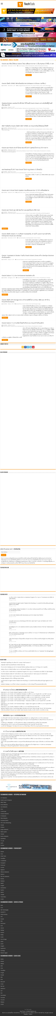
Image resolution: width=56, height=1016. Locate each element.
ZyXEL (2, 843)
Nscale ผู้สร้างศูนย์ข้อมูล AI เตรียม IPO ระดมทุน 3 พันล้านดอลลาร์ (16, 662)
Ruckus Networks (4, 836)
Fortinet (2, 845)
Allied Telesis (3, 802)
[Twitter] (28, 347)
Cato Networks (4, 806)
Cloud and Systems (18, 108)
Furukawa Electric (4, 820)
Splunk (2, 892)
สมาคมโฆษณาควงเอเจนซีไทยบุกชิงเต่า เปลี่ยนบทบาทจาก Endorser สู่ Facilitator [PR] (20, 765)
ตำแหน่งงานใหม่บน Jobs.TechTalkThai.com (15, 690)
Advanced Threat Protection (8, 108)
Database (24, 150)
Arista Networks (4, 804)
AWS (2, 965)
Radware (2, 881)
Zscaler (2, 899)
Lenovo (2, 928)
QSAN (2, 943)
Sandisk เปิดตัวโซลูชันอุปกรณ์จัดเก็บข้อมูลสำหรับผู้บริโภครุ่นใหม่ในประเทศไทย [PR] (20, 772)
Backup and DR (6, 129)
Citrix (2, 968)
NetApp (2, 930)
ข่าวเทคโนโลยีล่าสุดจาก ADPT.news (13, 751)
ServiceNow (3, 995)
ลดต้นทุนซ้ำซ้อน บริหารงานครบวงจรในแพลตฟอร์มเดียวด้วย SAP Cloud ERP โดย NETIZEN (21, 724)
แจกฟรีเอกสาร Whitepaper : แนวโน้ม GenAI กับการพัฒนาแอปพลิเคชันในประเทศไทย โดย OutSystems (24, 722)
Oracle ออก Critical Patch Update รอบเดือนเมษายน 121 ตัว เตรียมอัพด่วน (25, 190)
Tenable (2, 894)
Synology (3, 950)
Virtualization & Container (45, 150)
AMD (2, 905)
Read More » (28, 75)
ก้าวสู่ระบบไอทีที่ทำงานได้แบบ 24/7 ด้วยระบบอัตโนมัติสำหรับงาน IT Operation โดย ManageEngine (31, 651)
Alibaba (2, 963)
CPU (31, 85)
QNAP (2, 941)
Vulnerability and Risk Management (9, 151)
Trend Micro (3, 896)
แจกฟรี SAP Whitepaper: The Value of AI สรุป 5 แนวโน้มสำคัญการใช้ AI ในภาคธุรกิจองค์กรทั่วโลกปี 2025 (25, 726)
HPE (2, 916)
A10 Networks (4, 797)
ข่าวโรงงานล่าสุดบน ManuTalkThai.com (14, 731)
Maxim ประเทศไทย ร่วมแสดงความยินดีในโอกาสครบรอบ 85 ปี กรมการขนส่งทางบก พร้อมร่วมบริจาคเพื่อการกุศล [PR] (27, 770)
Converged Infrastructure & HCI (24, 85)
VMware (2, 1002)
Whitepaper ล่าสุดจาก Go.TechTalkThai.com (14, 715)
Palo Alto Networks (5, 876)
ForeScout (3, 865)
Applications (5, 150)
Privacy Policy (24, 563)
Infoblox (2, 827)
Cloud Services (20, 129)
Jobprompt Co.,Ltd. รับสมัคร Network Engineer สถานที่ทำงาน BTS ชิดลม (17, 692)
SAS (1, 993)
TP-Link (2, 840)
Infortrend (3, 923)
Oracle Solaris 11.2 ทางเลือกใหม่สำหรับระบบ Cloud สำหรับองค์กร (23, 323)
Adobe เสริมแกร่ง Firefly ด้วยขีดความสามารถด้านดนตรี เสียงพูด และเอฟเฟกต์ (18, 669)
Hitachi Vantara (4, 914)
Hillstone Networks (5, 872)
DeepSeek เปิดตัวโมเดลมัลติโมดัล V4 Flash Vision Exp (13, 664)
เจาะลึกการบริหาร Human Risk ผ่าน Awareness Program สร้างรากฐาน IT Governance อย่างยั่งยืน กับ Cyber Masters (27, 671)
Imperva (2, 874)
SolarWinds (3, 838)
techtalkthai (5, 65)
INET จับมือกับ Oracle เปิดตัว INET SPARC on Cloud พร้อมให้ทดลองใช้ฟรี (25, 126)
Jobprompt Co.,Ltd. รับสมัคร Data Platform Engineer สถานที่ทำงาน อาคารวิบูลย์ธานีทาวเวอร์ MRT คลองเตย (25, 697)
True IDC (3, 999)
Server (41, 85)
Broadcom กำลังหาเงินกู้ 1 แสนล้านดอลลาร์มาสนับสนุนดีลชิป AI (15, 676)
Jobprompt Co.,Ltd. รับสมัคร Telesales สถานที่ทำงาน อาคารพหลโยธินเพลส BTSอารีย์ (20, 706)
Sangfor (2, 885)
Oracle (19, 65)
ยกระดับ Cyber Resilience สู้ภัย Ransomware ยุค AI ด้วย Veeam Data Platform (26, 615)
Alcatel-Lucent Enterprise (6, 800)
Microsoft (3, 981)
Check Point (3, 856)
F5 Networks (3, 816)
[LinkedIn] (30, 347)
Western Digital (4, 952)
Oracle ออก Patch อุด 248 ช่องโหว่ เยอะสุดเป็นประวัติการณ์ (21, 210)
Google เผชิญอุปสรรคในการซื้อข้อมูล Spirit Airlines (12, 678)
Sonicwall (3, 997)
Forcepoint (3, 863)
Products (23, 65)
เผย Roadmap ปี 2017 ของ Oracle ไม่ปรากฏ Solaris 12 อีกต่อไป (22, 169)
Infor (2, 979)
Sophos (2, 890)
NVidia (2, 934)
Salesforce (3, 988)
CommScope (3, 811)
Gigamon (3, 869)
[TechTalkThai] (28, 4)
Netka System (4, 831)
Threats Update (46, 108)
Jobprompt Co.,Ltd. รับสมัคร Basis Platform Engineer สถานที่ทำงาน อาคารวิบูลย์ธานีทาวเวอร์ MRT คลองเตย (25, 695)
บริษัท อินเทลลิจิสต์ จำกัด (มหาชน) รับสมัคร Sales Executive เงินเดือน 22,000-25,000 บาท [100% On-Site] (24, 710)
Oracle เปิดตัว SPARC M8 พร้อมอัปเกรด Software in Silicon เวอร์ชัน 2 (24, 83)
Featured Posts (32, 129)
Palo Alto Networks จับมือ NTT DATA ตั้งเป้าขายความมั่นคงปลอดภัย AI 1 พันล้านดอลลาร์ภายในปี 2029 (24, 673)
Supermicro (3, 948)
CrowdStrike (3, 860)
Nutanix (2, 932)
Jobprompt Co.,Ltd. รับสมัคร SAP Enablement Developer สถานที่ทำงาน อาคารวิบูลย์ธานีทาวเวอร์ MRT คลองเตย (26, 694)
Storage (38, 303)
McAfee (2, 878)
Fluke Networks (4, 818)
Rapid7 (2, 883)
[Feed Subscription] (55, 60)
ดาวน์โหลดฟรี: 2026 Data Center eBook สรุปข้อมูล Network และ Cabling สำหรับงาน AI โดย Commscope (24, 718)
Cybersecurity (25, 108)
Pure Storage (3, 939)
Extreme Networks (5, 813)
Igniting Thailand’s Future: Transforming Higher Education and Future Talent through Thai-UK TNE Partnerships (26, 708)
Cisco (2, 809)
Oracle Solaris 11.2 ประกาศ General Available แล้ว (18, 275)
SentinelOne (3, 887)
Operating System (31, 108)
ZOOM (2, 1004)
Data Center (26, 129)
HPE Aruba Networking (6, 822)
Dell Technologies (4, 909)
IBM (1, 921)
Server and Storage (47, 85)
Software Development (29, 65)
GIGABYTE (3, 912)
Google (2, 972)
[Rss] (23, 347)
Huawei (2, 825)
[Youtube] (33, 347)
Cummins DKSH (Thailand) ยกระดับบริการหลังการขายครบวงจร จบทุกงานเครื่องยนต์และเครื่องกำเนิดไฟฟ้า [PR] (26, 733)
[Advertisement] (12, 535)
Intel (2, 925)
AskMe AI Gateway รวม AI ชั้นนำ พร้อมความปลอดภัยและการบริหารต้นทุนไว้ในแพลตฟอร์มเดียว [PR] (23, 684)
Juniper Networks (4, 829)
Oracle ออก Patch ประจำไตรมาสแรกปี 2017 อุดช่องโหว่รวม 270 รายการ (25, 148)
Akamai (2, 851)
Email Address (4, 552)
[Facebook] (25, 347)
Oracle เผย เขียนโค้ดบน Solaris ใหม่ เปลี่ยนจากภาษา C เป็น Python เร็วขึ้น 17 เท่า (28, 64)
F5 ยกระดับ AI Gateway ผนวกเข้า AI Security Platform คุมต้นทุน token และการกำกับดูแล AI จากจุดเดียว (24, 667)
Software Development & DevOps (41, 65)
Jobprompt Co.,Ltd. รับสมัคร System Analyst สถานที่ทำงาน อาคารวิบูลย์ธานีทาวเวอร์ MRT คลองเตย (23, 699)
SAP (1, 990)
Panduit (2, 834)
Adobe (2, 959)
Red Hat (2, 986)
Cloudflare (3, 858)
